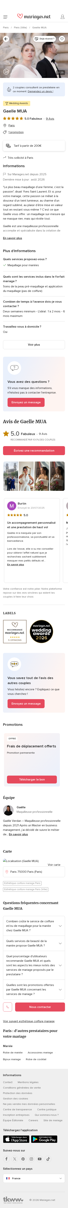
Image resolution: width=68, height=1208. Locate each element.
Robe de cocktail (36, 1059)
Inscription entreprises (16, 1115)
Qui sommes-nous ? (47, 1115)
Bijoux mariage (12, 1059)
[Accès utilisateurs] (62, 17)
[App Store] (16, 1142)
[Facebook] (6, 1159)
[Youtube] (39, 1159)
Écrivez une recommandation (34, 451)
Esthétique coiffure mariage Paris (22, 883)
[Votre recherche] (6, 39)
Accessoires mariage (40, 1052)
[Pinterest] (23, 1159)
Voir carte (54, 865)
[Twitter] (14, 1159)
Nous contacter (40, 1007)
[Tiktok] (48, 1159)
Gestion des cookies (15, 1098)
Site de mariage (53, 1120)
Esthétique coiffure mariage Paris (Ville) (25, 889)
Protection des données (17, 1093)
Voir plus (34, 345)
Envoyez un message (26, 402)
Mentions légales (28, 1082)
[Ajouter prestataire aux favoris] (62, 39)
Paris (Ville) (21, 27)
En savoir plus (12, 238)
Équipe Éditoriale (13, 1120)
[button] (34, 384)
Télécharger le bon (32, 779)
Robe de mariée (13, 1052)
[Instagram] (31, 1159)
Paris (6, 27)
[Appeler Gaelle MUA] (7, 1007)
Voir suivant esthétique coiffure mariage (29, 1021)
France (16, 1178)
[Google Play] (44, 1142)
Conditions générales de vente (22, 1087)
